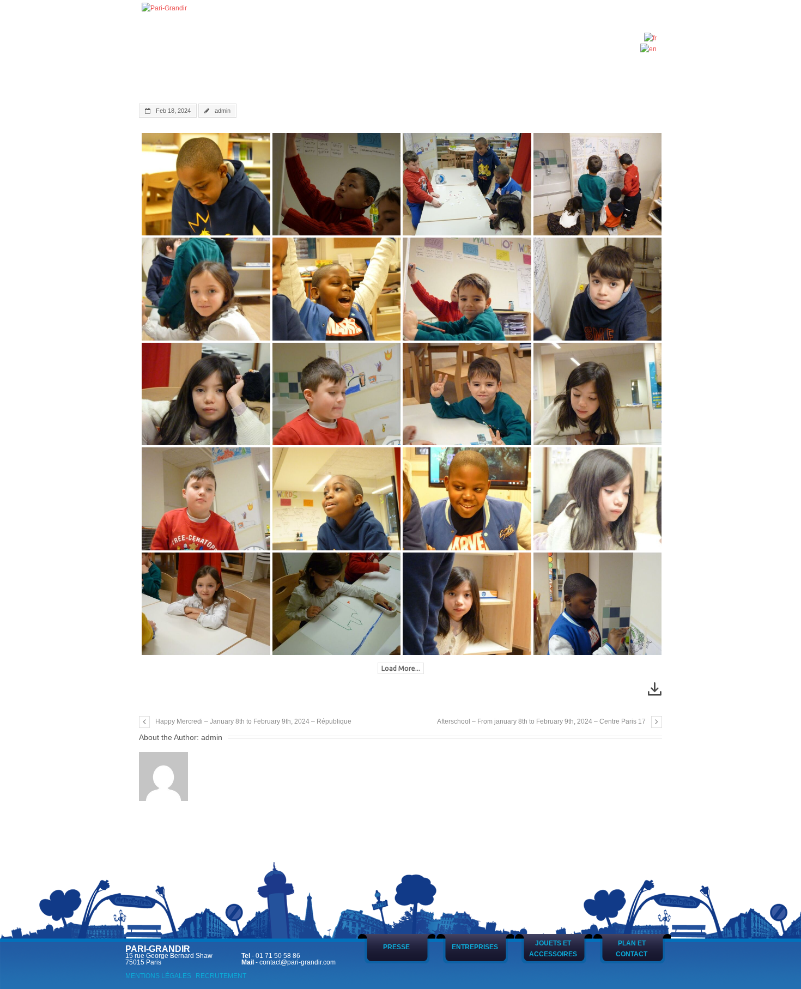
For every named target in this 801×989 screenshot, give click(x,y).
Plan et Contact (631, 948)
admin (222, 110)
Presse (396, 947)
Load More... (400, 668)
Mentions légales (158, 976)
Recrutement (221, 976)
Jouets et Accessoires (553, 948)
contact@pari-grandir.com (297, 962)
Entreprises (475, 947)
